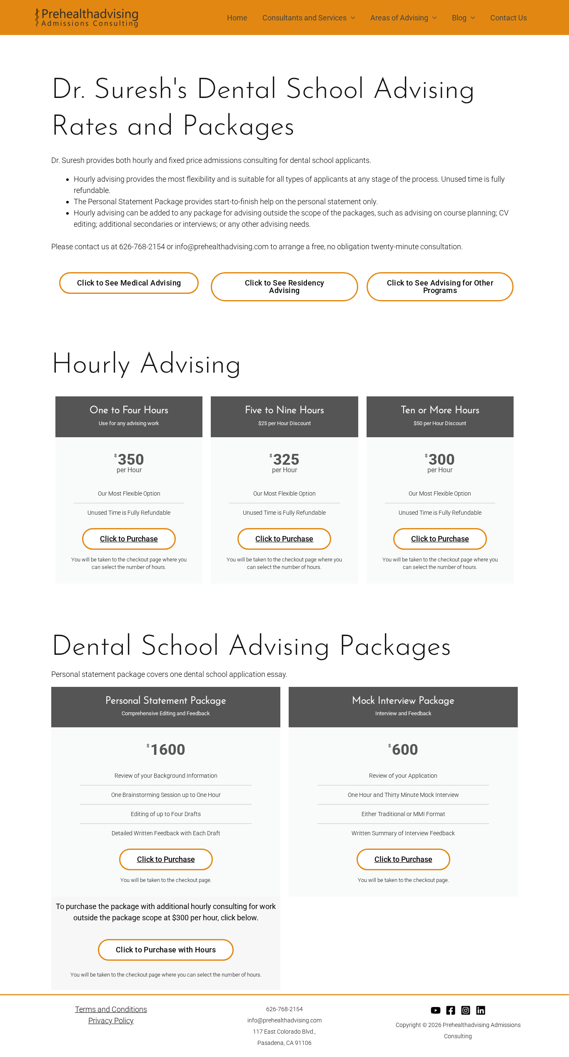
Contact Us (508, 17)
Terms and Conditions (111, 1009)
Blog (459, 17)
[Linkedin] (481, 1010)
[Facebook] (451, 1010)
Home (237, 17)
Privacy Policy (111, 1020)
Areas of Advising (399, 17)
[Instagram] (466, 1010)
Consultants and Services (304, 17)
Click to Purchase (129, 538)
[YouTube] (436, 1010)
